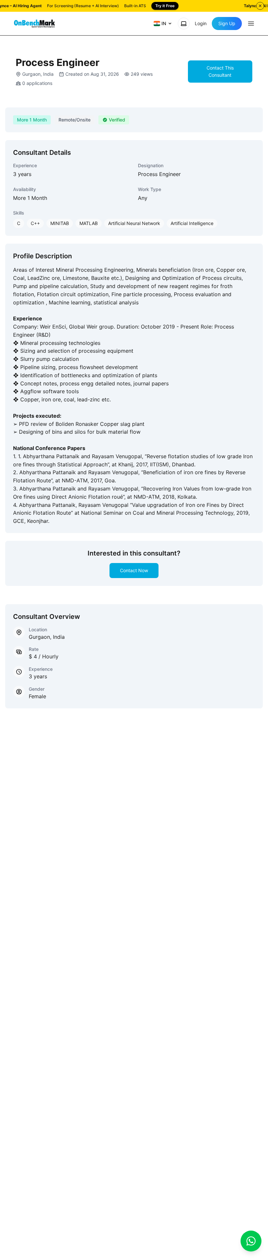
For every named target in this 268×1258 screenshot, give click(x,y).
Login (201, 23)
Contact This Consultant (220, 71)
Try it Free (165, 5)
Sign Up (226, 23)
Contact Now (134, 570)
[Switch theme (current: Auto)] (184, 23)
